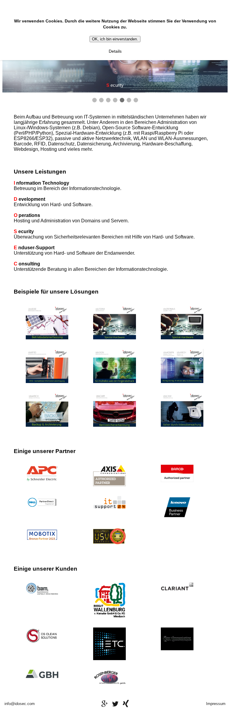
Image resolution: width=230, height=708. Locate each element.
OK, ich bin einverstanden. (115, 39)
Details (115, 51)
